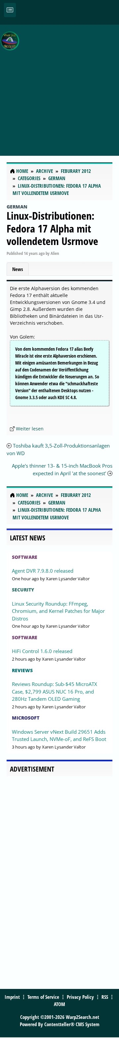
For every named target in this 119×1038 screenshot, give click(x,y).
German (17, 207)
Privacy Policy (80, 997)
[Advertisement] (59, 86)
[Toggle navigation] (10, 10)
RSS (104, 997)
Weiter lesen (30, 428)
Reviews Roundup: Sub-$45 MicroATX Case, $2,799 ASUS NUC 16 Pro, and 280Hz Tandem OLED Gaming (54, 691)
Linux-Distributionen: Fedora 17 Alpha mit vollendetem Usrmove (52, 228)
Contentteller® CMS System (71, 1024)
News (17, 269)
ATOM (59, 1004)
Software (24, 557)
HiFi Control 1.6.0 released (42, 651)
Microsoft (25, 718)
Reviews (22, 670)
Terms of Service (43, 997)
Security (23, 590)
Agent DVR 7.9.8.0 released (42, 570)
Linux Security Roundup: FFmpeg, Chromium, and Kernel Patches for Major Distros (58, 611)
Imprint (12, 997)
